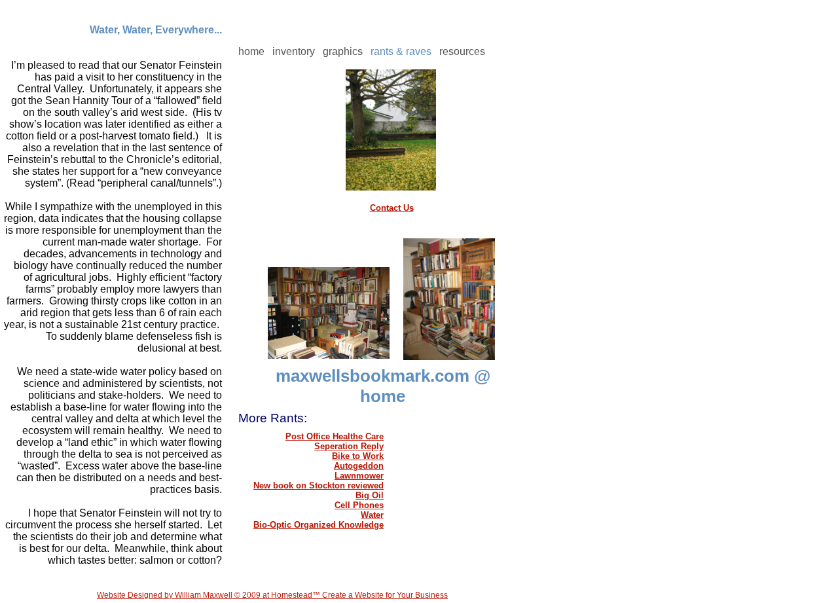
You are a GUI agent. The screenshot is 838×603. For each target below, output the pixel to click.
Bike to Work (358, 456)
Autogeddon (359, 466)
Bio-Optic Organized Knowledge (318, 525)
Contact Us (392, 208)
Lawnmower (359, 476)
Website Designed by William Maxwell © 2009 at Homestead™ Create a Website (240, 595)
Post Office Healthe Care (334, 436)
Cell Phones (359, 505)
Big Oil (369, 495)
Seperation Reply (349, 446)
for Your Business (416, 595)
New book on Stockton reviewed (318, 485)
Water (372, 515)
